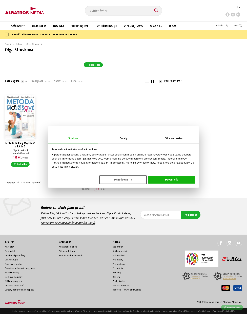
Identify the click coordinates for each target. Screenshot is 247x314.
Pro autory (118, 259)
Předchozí (86, 188)
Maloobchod (119, 255)
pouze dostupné (172, 81)
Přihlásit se (191, 215)
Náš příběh (118, 246)
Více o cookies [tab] (173, 138)
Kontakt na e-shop (68, 246)
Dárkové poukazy (14, 276)
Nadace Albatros (121, 285)
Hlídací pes (94, 64)
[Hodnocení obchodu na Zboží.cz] (230, 258)
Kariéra (116, 276)
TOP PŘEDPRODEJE (106, 26)
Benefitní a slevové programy (20, 268)
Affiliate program (13, 281)
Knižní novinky (12, 272)
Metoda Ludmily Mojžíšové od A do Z (20, 145)
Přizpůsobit (121, 179)
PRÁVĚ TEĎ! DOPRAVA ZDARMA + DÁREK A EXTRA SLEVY (44, 34)
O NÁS (172, 26)
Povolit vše (171, 179)
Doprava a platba (13, 263)
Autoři (19, 44)
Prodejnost (37, 81)
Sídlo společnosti (67, 251)
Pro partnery (119, 263)
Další (103, 188)
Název (57, 81)
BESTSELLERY (38, 26)
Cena (73, 81)
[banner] (24, 8)
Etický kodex (119, 281)
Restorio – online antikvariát (127, 289)
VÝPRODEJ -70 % (133, 26)
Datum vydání (12, 81)
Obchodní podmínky (15, 255)
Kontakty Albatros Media (71, 255)
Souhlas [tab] (73, 138)
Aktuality (9, 246)
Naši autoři (10, 251)
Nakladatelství (120, 251)
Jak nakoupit (11, 259)
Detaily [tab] (123, 138)
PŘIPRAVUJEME (80, 26)
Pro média (118, 268)
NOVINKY (58, 26)
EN (238, 7)
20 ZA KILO (156, 26)
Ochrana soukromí (14, 285)
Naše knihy (17, 26)
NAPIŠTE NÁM (233, 307)
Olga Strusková (20, 150)
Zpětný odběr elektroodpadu (19, 289)
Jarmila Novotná (20, 153)
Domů (8, 44)
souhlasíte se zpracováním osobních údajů (68, 223)
